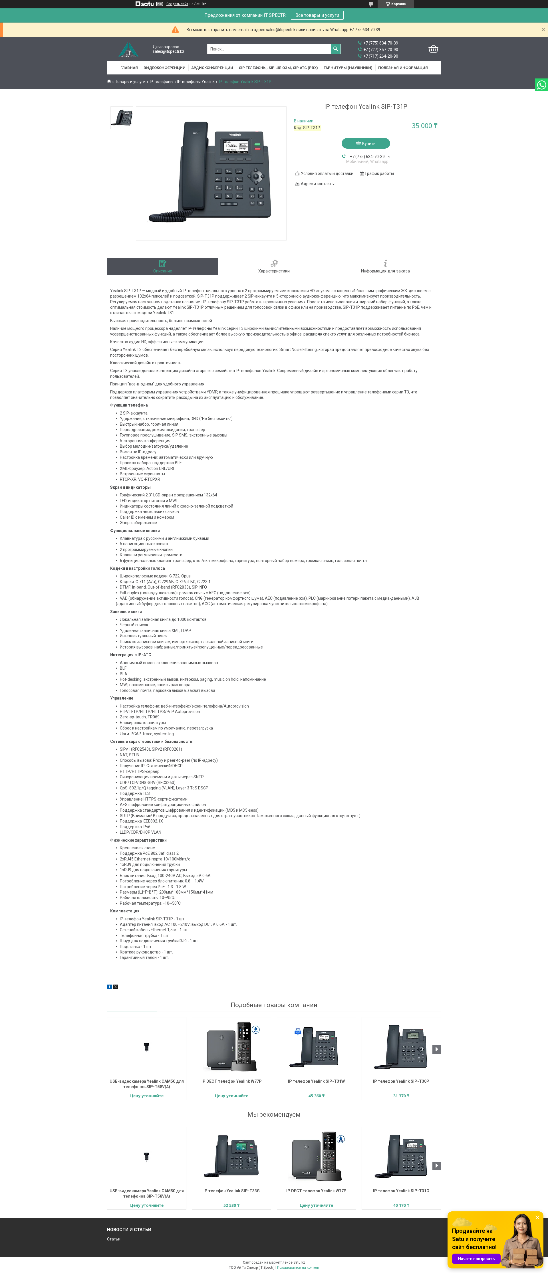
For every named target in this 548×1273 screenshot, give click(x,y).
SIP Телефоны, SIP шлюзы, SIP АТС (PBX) (278, 68)
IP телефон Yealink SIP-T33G (232, 1191)
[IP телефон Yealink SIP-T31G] (401, 1156)
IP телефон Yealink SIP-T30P (401, 1081)
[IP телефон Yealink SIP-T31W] (316, 1047)
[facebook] (109, 987)
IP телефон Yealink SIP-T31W (316, 1081)
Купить (369, 143)
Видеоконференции (165, 68)
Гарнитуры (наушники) (348, 68)
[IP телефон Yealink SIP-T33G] (231, 1156)
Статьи (113, 1239)
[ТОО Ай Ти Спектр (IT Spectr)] (128, 49)
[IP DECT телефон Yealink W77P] (231, 1047)
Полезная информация (403, 68)
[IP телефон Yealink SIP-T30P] (401, 1047)
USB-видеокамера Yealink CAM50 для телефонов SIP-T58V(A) (147, 1084)
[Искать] (336, 49)
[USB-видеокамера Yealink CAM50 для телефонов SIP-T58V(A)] (147, 1047)
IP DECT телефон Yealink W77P (232, 1081)
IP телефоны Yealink (196, 81)
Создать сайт (177, 4)
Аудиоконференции (212, 68)
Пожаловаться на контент (298, 1268)
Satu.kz (299, 1262)
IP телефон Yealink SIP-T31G (401, 1191)
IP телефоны (161, 81)
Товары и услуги (130, 81)
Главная (129, 68)
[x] (115, 987)
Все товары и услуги (317, 15)
